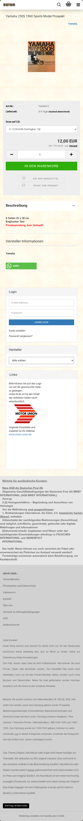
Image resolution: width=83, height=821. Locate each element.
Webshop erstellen (29, 815)
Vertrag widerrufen (16, 805)
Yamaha (72, 23)
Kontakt (7, 598)
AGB (5, 618)
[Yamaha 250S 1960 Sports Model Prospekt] (41, 50)
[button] (11, 154)
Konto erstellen (17, 330)
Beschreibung (16, 205)
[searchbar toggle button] (59, 5)
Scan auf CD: (13, 121)
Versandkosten (11, 579)
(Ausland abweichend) (59, 111)
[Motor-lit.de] (7, 5)
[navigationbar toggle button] (78, 5)
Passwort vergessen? (20, 336)
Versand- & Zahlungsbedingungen (21, 611)
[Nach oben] (72, 815)
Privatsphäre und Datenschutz (19, 585)
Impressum (9, 592)
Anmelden (41, 322)
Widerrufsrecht (11, 624)
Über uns (8, 605)
